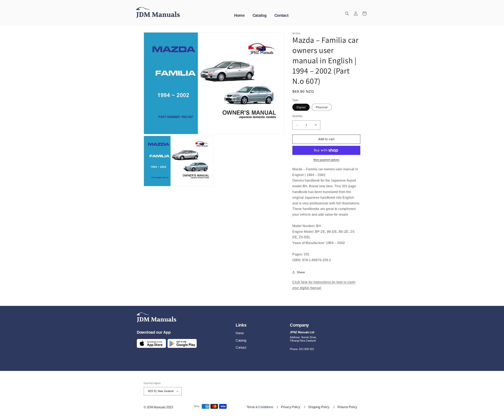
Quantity (297, 116)
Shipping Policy (318, 407)
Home (240, 333)
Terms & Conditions (260, 407)
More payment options (326, 159)
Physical (322, 107)
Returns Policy (347, 407)
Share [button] (301, 272)
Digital (301, 107)
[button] (347, 13)
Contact (241, 347)
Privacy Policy (290, 407)
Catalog (241, 340)
